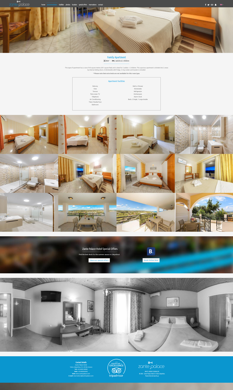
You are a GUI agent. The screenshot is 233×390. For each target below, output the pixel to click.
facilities (61, 4)
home (43, 4)
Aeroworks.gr (155, 376)
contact (100, 4)
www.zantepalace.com (83, 373)
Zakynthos (162, 373)
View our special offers (99, 260)
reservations (92, 4)
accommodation (52, 4)
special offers (83, 4)
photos (68, 4)
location (74, 4)
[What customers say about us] (116, 368)
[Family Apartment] (29, 134)
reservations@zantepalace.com (83, 376)
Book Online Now (151, 260)
